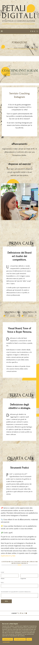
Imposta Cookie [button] (7, 639)
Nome (2, 572)
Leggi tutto (6, 642)
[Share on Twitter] (18, 613)
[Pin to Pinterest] (20, 613)
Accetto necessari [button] (20, 639)
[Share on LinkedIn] (22, 613)
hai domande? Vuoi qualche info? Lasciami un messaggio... (16, 591)
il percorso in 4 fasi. (8, 556)
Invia (6, 601)
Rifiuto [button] (29, 639)
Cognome (23, 578)
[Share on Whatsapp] (24, 613)
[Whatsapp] (34, 31)
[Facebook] (30, 31)
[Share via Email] (26, 613)
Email (2, 582)
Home (15, 48)
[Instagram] (32, 31)
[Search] (37, 31)
